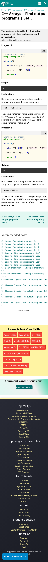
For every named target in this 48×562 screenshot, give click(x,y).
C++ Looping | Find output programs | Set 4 (20, 262)
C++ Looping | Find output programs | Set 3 (20, 259)
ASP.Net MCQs (38, 347)
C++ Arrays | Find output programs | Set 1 (20, 241)
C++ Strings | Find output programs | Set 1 (35, 219)
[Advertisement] (20, 24)
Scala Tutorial (24, 498)
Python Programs (24, 451)
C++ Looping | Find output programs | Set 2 (20, 256)
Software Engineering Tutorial (24, 495)
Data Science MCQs (13, 371)
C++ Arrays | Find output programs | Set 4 (11, 219)
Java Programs (24, 454)
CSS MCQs (36, 341)
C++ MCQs (36, 335)
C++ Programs (24, 448)
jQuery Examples (24, 469)
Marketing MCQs (23, 410)
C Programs (24, 445)
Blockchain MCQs (24, 413)
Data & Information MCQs (16, 365)
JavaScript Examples (24, 466)
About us (24, 509)
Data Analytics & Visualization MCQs (24, 419)
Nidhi (14, 40)
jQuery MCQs (10, 347)
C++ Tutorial (24, 483)
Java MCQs (24, 335)
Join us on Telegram (13, 556)
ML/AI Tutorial (24, 489)
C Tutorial (24, 480)
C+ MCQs (24, 428)
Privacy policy (24, 515)
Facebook (24, 541)
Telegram (24, 538)
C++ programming (15, 10)
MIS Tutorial (24, 492)
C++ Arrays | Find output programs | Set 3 (20, 247)
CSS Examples (24, 472)
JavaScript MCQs (21, 341)
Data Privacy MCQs (12, 359)
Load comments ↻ (24, 387)
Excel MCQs (24, 437)
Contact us (24, 512)
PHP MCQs (24, 347)
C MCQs (7, 341)
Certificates (24, 527)
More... (24, 501)
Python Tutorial (24, 486)
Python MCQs (10, 335)
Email (24, 547)
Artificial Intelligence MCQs (16, 353)
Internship (24, 524)
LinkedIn (24, 544)
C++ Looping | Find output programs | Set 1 (20, 253)
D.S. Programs (24, 457)
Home (3, 10)
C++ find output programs (34, 10)
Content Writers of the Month (24, 530)
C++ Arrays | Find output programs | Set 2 (20, 244)
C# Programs (24, 463)
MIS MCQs (24, 422)
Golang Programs (24, 460)
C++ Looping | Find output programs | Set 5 (20, 265)
